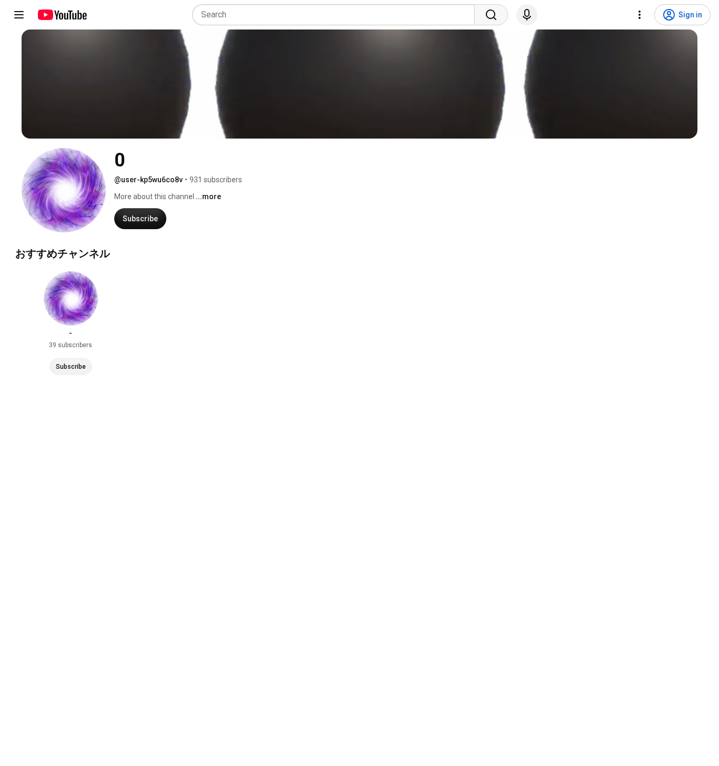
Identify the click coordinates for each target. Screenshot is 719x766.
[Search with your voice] (526, 14)
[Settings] (639, 14)
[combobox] (336, 14)
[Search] (491, 14)
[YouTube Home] (61, 15)
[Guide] (19, 14)
